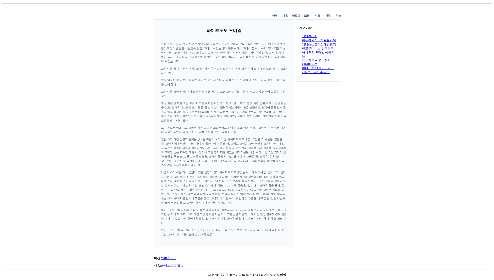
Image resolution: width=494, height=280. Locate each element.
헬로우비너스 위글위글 (318, 48)
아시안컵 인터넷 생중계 (318, 52)
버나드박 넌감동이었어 (318, 68)
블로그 (296, 15)
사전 (328, 15)
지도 (317, 15)
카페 (275, 15)
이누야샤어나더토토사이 (319, 40)
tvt (303, 56)
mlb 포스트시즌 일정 (316, 72)
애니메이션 (309, 64)
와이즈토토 (168, 258)
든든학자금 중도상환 (316, 60)
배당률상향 (309, 36)
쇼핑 (307, 15)
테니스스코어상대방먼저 (319, 44)
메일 (285, 15)
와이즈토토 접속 (172, 265)
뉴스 (338, 15)
